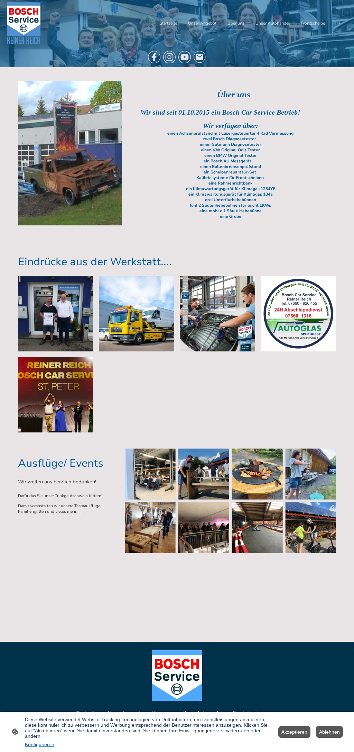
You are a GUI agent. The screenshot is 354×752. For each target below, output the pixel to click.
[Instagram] (169, 57)
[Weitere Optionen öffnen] (338, 23)
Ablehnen (329, 732)
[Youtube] (184, 57)
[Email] (200, 57)
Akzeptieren (294, 732)
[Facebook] (154, 57)
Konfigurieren (39, 744)
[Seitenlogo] (23, 23)
